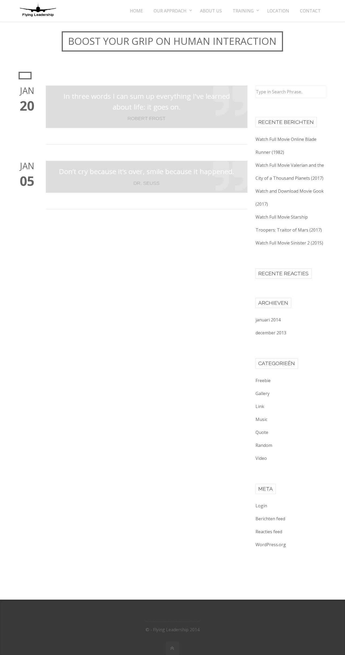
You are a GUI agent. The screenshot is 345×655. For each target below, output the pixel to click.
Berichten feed (270, 519)
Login (261, 506)
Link (260, 406)
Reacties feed (269, 532)
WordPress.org (271, 545)
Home (136, 11)
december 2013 (271, 333)
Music (261, 419)
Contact (310, 11)
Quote (262, 432)
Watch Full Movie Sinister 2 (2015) (289, 243)
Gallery (263, 393)
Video (261, 458)
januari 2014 (268, 320)
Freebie (263, 381)
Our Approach (170, 11)
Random (264, 445)
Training (243, 11)
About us (211, 11)
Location (278, 11)
